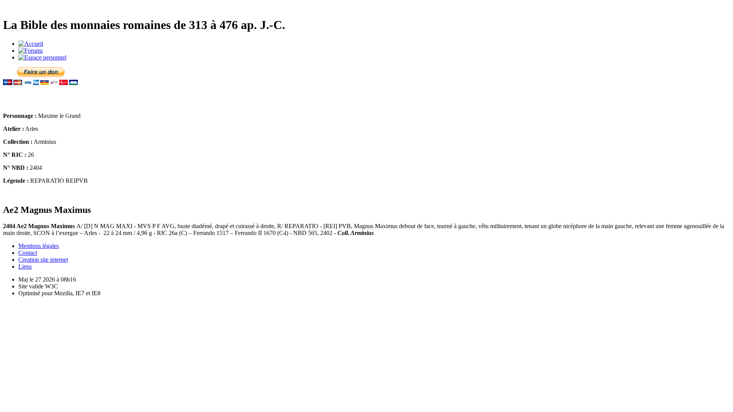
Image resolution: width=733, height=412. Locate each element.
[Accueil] (30, 43)
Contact (27, 252)
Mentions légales (38, 246)
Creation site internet (43, 259)
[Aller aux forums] (30, 50)
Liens (25, 266)
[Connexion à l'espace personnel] (42, 57)
